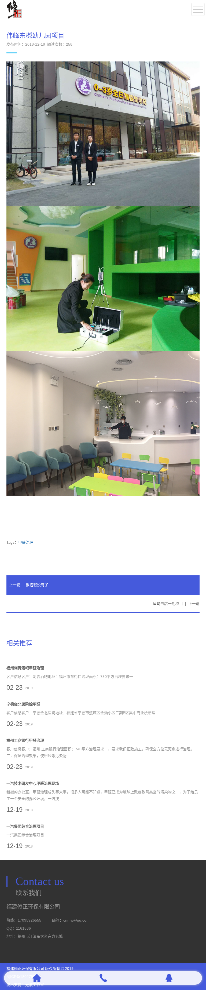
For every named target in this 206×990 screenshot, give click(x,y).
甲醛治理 (25, 542)
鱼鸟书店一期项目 (168, 603)
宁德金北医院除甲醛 (23, 704)
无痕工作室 (34, 984)
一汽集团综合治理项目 (25, 826)
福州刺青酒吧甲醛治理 (25, 668)
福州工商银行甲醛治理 (25, 740)
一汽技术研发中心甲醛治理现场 (32, 783)
